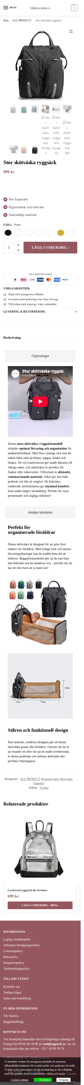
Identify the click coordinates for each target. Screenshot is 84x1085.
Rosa (71, 232)
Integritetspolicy (13, 962)
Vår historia (10, 1016)
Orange (61, 232)
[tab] (40, 356)
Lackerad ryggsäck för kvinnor (27, 890)
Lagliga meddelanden (16, 939)
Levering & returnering (24, 311)
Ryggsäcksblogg (13, 1021)
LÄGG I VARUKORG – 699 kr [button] (40, 905)
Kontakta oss (11, 986)
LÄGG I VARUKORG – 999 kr (50, 249)
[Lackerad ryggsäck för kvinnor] (40, 848)
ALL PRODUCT (22, 20)
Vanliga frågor (12, 992)
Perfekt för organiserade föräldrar (31, 529)
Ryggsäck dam (50, 779)
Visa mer (71, 1073)
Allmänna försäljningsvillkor (21, 945)
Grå (29, 232)
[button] (73, 8)
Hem (6, 20)
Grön (39, 232)
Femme (44, 787)
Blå (18, 232)
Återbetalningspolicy (16, 968)
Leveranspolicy (13, 951)
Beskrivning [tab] (12, 337)
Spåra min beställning (17, 998)
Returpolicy (10, 957)
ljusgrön (50, 232)
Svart (8, 232)
